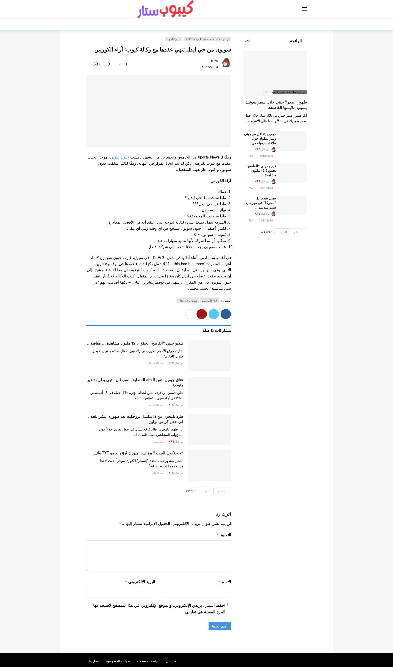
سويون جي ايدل (188, 300)
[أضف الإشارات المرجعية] (88, 64)
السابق (221, 491)
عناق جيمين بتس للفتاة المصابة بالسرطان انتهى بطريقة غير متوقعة (135, 382)
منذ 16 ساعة (156, 405)
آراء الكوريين (209, 300)
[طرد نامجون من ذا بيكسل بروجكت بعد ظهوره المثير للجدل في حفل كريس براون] (209, 429)
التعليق (223, 535)
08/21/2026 (266, 188)
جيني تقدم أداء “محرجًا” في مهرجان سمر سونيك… (261, 203)
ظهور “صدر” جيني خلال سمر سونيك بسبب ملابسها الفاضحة (276, 104)
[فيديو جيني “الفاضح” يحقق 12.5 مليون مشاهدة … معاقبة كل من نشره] (209, 355)
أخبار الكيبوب (173, 39)
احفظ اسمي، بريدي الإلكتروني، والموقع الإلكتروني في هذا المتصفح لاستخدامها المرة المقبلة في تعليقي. (159, 608)
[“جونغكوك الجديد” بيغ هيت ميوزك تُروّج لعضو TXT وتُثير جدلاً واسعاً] (209, 465)
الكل (247, 41)
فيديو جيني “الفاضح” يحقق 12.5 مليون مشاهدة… (261, 170)
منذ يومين (157, 441)
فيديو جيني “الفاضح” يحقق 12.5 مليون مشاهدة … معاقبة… (135, 343)
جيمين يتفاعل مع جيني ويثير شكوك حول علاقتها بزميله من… (260, 138)
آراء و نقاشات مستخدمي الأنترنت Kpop (207, 39)
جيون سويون (118, 157)
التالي (207, 491)
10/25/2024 (210, 67)
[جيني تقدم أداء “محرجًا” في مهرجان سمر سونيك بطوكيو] (293, 205)
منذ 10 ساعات (155, 363)
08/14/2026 (266, 220)
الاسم (224, 581)
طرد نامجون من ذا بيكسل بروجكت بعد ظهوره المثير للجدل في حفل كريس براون (135, 418)
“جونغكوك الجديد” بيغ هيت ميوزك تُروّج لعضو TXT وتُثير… (136, 453)
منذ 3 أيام (158, 473)
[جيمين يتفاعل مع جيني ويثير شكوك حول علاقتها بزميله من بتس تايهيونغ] (293, 141)
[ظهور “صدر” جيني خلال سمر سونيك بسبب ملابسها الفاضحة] (275, 73)
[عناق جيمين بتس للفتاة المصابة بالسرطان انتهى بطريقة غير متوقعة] (209, 392)
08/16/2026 (266, 156)
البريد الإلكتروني (140, 581)
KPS (214, 60)
